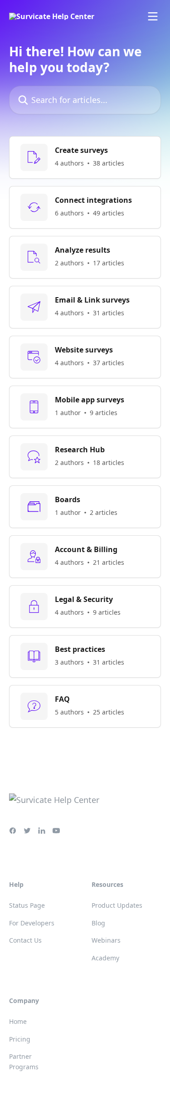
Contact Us (25, 940)
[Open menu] (153, 16)
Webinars (106, 940)
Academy (105, 958)
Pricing (19, 1039)
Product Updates (117, 905)
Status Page (27, 905)
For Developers (31, 923)
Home (18, 1021)
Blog (98, 923)
